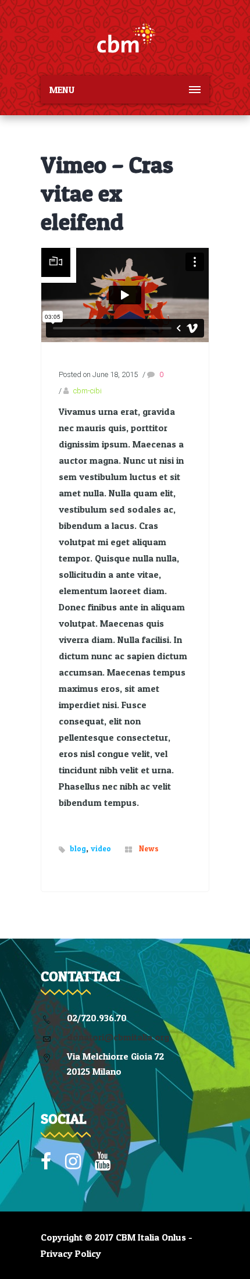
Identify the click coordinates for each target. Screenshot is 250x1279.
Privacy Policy (71, 1253)
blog (78, 848)
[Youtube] (102, 1161)
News (149, 848)
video (101, 848)
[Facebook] (46, 1161)
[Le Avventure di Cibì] (125, 38)
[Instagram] (73, 1161)
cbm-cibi (87, 390)
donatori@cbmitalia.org (118, 1037)
